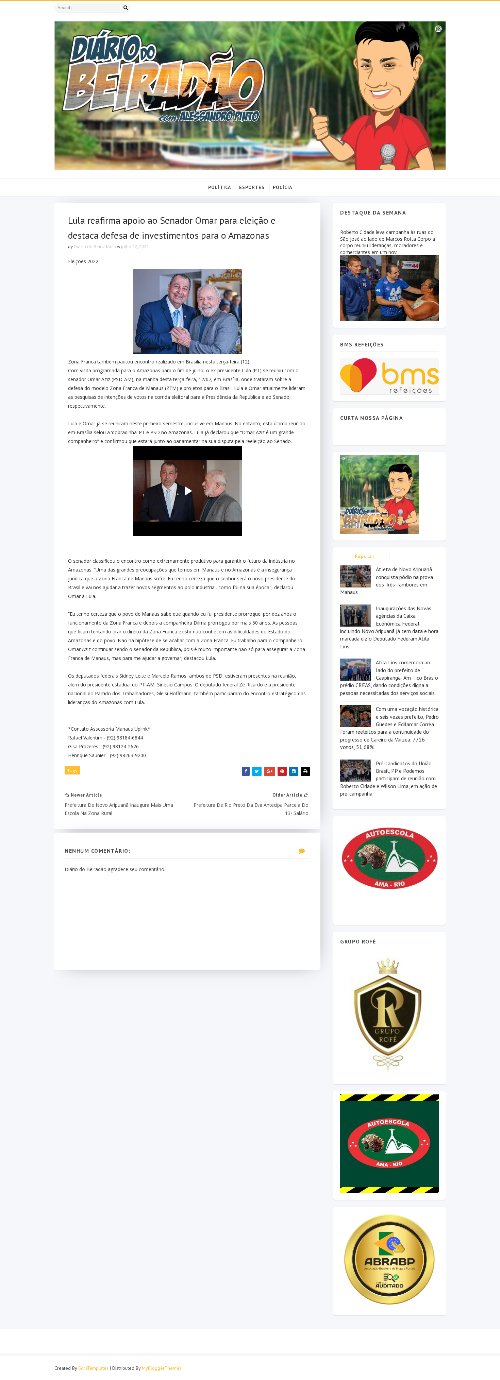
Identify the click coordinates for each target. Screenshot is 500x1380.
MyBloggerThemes (161, 1368)
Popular (365, 556)
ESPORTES (252, 187)
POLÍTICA (219, 187)
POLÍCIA (282, 187)
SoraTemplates (93, 1368)
